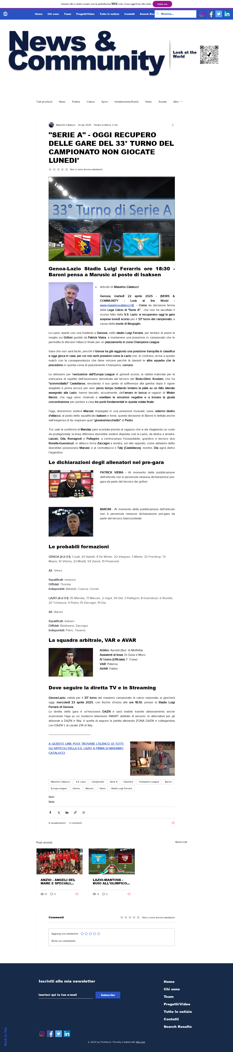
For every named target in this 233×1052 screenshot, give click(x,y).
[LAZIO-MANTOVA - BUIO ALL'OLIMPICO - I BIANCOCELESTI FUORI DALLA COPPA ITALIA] (112, 861)
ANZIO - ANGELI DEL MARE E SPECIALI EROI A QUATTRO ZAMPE (58, 881)
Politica (76, 101)
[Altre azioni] (173, 125)
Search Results (178, 1026)
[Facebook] (210, 14)
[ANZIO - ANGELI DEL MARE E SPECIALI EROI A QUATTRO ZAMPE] (60, 861)
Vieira (102, 788)
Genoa (76, 788)
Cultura (91, 101)
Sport (104, 101)
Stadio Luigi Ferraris (121, 788)
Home (169, 982)
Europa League (59, 788)
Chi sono (172, 989)
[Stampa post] (83, 812)
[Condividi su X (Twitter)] (58, 812)
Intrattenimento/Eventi (126, 101)
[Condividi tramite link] (75, 812)
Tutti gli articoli (44, 101)
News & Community (86, 50)
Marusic (89, 788)
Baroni (168, 781)
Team (169, 997)
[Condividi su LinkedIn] (67, 812)
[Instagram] (202, 14)
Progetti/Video (177, 1004)
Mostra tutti (181, 842)
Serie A (114, 781)
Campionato (98, 781)
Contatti (171, 1019)
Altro (176, 101)
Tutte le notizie (178, 1012)
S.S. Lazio (81, 781)
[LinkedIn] (227, 14)
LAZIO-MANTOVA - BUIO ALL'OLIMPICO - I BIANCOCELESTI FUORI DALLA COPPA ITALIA (111, 881)
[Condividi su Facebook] (50, 812)
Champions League (149, 781)
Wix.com (140, 1042)
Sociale (163, 101)
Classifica (128, 781)
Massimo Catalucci (60, 781)
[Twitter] (218, 14)
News (62, 101)
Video (148, 101)
